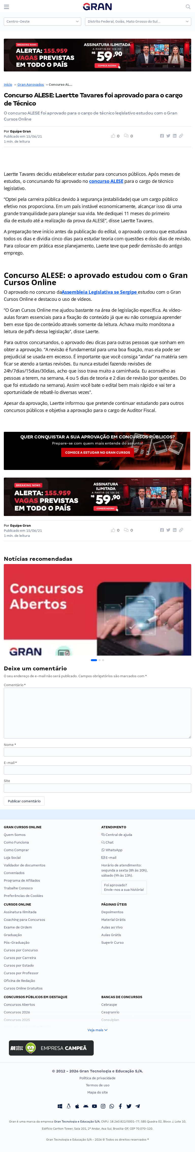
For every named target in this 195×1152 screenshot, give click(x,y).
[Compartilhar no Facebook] (161, 136)
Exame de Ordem (18, 927)
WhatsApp (113, 850)
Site (7, 781)
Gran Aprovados (31, 84)
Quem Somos (15, 835)
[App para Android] (85, 1106)
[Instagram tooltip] (103, 1106)
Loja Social (12, 858)
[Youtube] (94, 1106)
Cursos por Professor (21, 973)
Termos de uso (97, 1085)
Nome (10, 745)
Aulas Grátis (111, 935)
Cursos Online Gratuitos (23, 988)
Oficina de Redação (19, 981)
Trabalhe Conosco (18, 888)
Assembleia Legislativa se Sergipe (100, 292)
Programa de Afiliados (22, 880)
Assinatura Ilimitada (20, 912)
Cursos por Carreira (20, 958)
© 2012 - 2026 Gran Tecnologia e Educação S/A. (97, 1071)
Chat (109, 842)
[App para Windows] (59, 1106)
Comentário (15, 685)
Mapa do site (97, 1092)
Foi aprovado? (124, 887)
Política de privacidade (97, 1078)
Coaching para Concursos (24, 920)
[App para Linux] (68, 1106)
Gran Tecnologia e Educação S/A (77, 1121)
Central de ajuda (118, 835)
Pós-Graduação (16, 942)
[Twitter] (129, 1106)
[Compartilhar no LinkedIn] (174, 136)
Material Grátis (113, 920)
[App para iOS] (77, 1106)
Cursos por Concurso (21, 950)
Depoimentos (112, 912)
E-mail (10, 763)
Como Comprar (16, 850)
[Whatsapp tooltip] (111, 1106)
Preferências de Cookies (23, 896)
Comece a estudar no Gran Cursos (97, 452)
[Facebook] (120, 1106)
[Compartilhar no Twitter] (167, 136)
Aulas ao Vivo (112, 927)
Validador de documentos (24, 865)
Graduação (13, 935)
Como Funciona (16, 842)
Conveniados (14, 873)
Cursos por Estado (19, 965)
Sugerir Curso (112, 942)
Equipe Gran (20, 131)
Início (8, 84)
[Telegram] (137, 1106)
